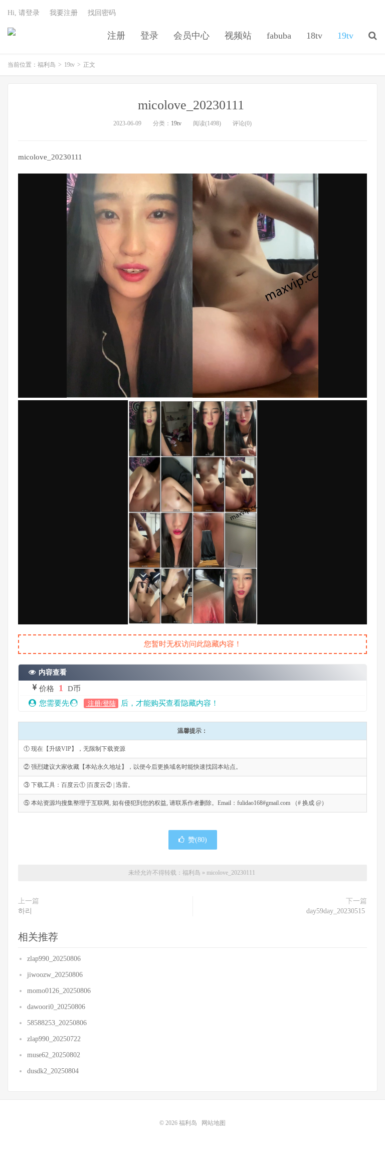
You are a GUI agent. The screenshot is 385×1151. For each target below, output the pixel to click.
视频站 (238, 36)
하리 (26, 911)
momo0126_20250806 (60, 991)
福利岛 (12, 36)
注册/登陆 (101, 703)
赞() (197, 840)
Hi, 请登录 (24, 13)
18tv (314, 36)
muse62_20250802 (54, 1055)
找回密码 (102, 13)
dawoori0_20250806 (57, 1007)
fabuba (279, 36)
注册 (116, 36)
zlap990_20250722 (55, 1039)
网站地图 (214, 1122)
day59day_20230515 (336, 911)
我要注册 (64, 13)
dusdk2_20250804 (54, 1071)
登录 (149, 36)
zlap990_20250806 (55, 958)
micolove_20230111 (193, 105)
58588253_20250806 (58, 1023)
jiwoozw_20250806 (56, 974)
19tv (345, 36)
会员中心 (191, 36)
